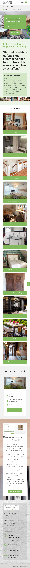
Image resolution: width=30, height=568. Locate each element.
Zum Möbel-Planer (15, 491)
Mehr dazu (15, 33)
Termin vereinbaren (14, 410)
